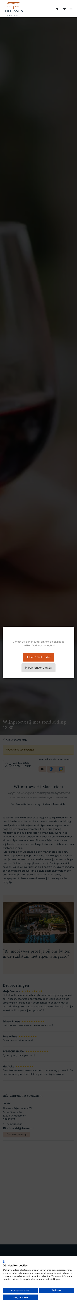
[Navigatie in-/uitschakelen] (71, 8)
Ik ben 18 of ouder (39, 657)
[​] (64, 8)
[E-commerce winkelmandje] (56, 8)
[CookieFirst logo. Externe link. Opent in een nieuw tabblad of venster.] (4, 1261)
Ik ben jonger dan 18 (38, 667)
